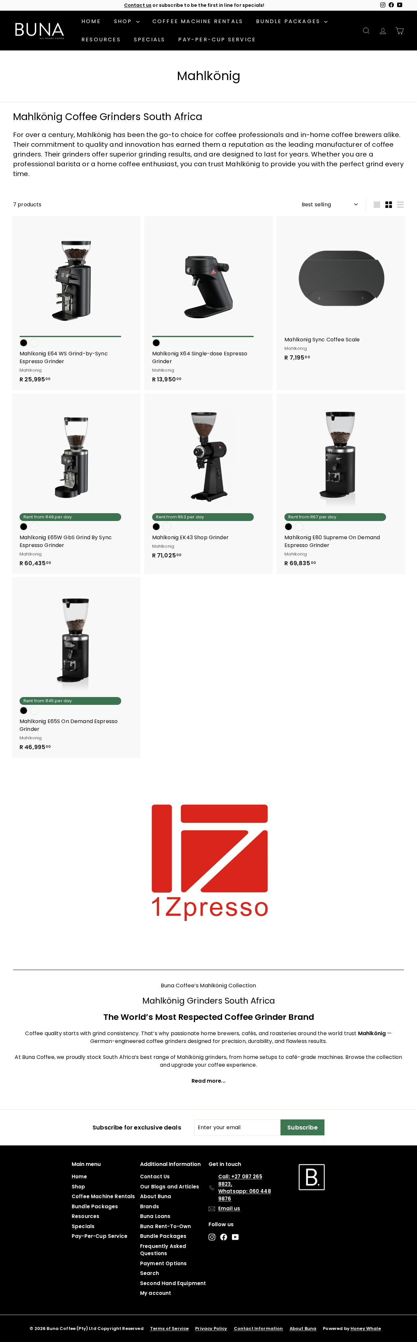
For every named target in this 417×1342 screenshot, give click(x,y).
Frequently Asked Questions (163, 1250)
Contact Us (155, 1176)
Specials (149, 39)
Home (91, 21)
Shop (124, 21)
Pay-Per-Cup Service (217, 39)
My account (155, 1293)
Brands (149, 1206)
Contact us (138, 5)
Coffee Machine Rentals (197, 21)
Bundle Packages (289, 21)
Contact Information (258, 1328)
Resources (101, 39)
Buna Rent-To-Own (165, 1226)
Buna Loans (155, 1216)
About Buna (155, 1196)
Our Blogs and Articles (169, 1186)
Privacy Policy (211, 1328)
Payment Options (163, 1263)
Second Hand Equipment (173, 1283)
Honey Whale (366, 1328)
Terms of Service (169, 1328)
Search (149, 1273)
